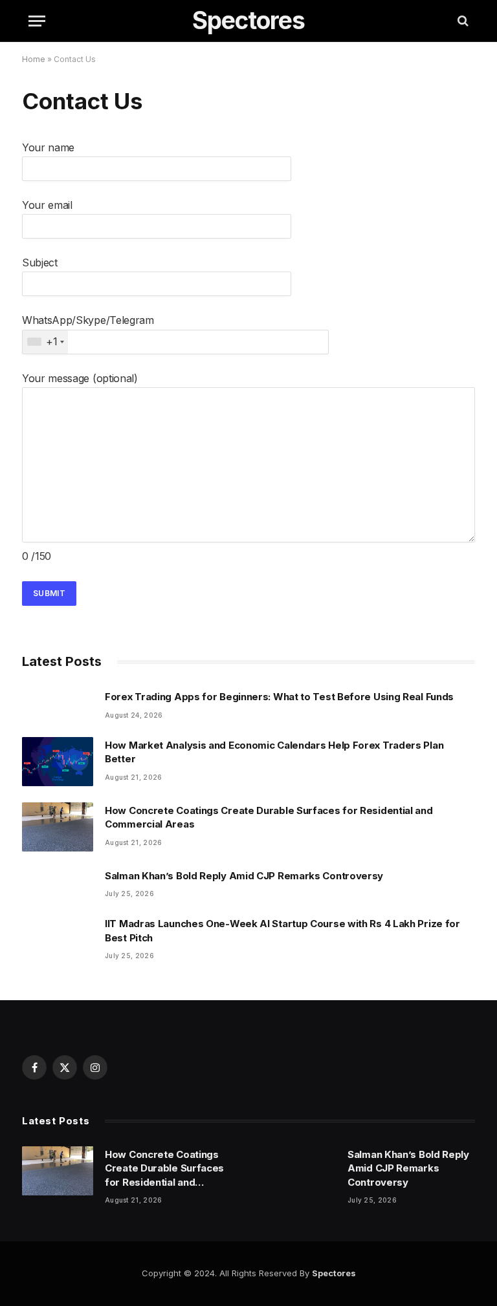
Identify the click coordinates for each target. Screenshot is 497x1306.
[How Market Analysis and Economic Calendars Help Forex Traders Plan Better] (57, 761)
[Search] (462, 21)
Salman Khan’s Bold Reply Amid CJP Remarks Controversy (244, 876)
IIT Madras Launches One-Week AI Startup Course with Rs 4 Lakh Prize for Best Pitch (282, 930)
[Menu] (36, 21)
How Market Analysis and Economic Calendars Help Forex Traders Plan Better (274, 752)
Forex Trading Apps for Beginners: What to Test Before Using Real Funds (279, 696)
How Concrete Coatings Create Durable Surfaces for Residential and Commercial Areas (269, 817)
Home (33, 59)
